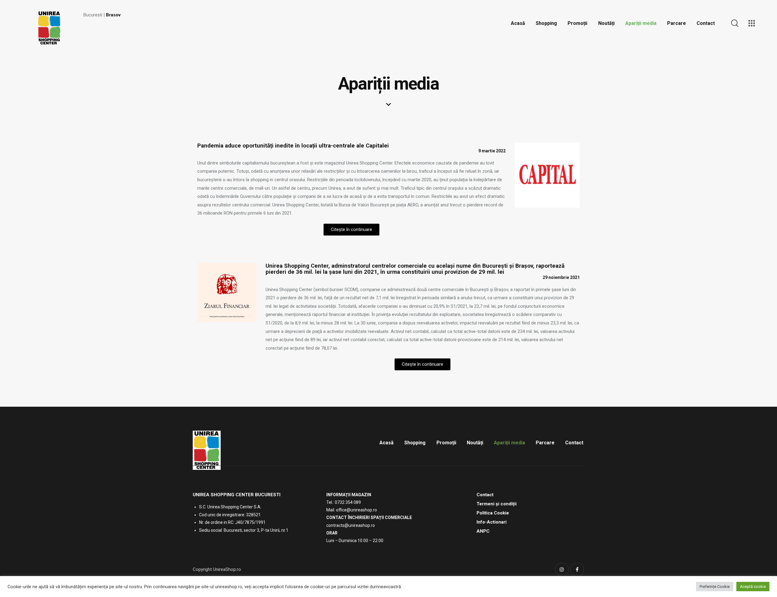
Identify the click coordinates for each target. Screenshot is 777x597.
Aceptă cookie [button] (753, 586)
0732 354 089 (348, 502)
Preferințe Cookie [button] (715, 586)
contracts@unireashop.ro (350, 525)
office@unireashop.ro (356, 509)
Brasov (113, 15)
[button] (351, 230)
